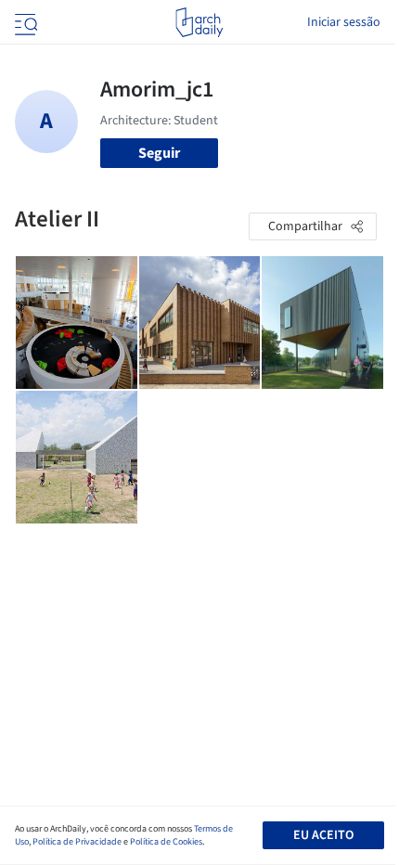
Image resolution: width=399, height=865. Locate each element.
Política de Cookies (166, 841)
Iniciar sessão (343, 22)
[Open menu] (24, 22)
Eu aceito (323, 835)
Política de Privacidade (77, 841)
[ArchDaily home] (199, 22)
